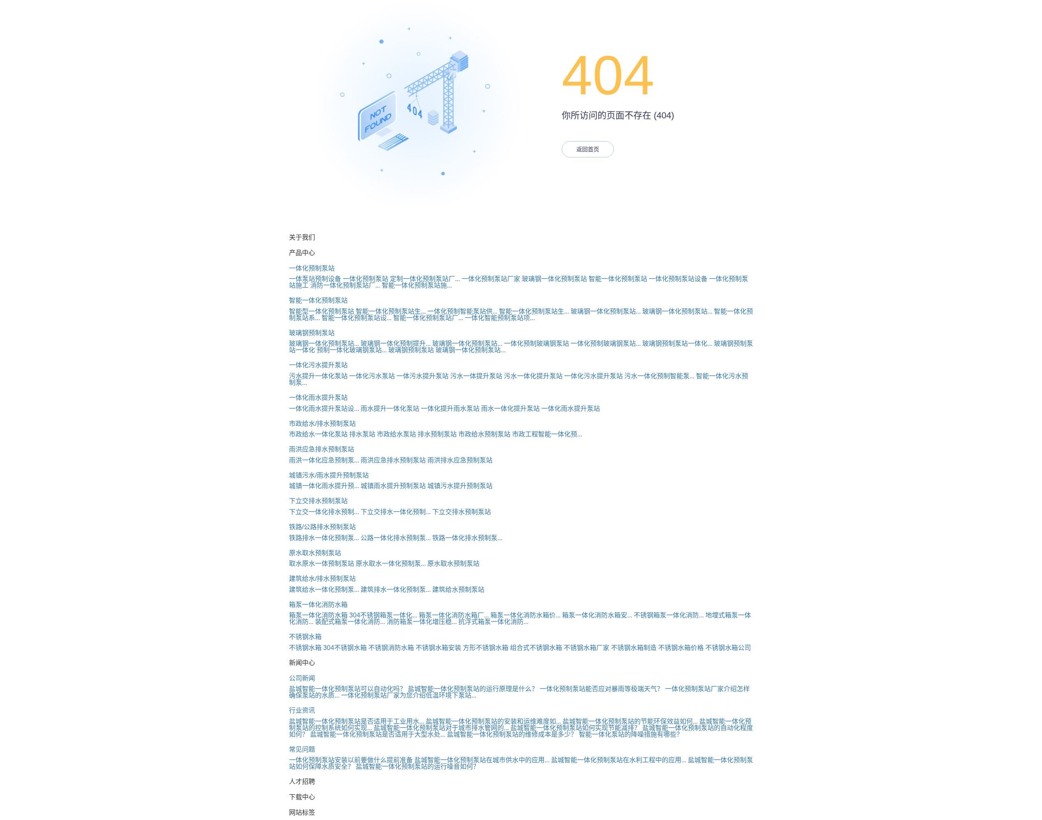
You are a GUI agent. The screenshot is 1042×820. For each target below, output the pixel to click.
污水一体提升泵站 (476, 376)
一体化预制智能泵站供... (462, 311)
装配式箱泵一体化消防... (350, 621)
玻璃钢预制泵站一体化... (677, 343)
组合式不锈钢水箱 (536, 647)
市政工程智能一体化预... (547, 434)
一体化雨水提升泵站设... (324, 408)
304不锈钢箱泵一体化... (383, 615)
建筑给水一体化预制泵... (324, 589)
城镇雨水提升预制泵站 (393, 485)
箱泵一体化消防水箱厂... (454, 615)
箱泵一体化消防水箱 (318, 604)
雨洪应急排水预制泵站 (321, 449)
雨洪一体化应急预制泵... (324, 460)
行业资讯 (302, 710)
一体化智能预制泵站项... (500, 317)
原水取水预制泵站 (315, 553)
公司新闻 (302, 678)
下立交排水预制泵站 (318, 500)
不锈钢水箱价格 (681, 647)
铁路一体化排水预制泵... (467, 537)
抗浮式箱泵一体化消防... (493, 621)
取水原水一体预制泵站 (321, 563)
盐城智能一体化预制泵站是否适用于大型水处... (377, 734)
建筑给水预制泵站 (458, 589)
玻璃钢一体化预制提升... (396, 343)
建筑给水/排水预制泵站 (322, 578)
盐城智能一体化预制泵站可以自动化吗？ (347, 688)
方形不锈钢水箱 (485, 647)
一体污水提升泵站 (422, 376)
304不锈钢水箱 (345, 647)
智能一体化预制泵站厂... (428, 317)
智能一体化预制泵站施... (417, 285)
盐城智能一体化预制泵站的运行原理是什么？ (473, 688)
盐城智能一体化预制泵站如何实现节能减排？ (575, 727)
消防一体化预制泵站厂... (345, 285)
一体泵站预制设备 (315, 278)
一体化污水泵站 (372, 376)
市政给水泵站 (396, 434)
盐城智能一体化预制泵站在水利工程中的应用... (618, 760)
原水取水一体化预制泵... (391, 563)
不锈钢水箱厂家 (586, 647)
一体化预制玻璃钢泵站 (536, 343)
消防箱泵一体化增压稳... (422, 621)
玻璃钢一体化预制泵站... (606, 311)
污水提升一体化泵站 (318, 376)
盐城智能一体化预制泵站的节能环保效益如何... (630, 721)
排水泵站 (362, 434)
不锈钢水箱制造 (634, 647)
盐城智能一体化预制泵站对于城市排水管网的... (441, 727)
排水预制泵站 (437, 434)
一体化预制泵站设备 (678, 278)
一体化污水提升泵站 (318, 365)
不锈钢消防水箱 (391, 647)
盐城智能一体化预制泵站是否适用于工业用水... (356, 721)
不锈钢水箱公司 (728, 647)
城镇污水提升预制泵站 (460, 485)
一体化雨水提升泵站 (318, 397)
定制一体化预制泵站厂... (425, 278)
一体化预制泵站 (312, 268)
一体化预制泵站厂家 (491, 278)
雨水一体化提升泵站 (510, 408)
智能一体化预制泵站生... (391, 311)
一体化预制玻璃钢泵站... (606, 343)
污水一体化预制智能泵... (659, 376)
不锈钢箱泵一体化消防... (669, 615)
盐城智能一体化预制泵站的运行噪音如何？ (417, 766)
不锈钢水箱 (305, 636)
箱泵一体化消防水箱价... (525, 615)
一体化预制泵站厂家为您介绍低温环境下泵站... (408, 695)
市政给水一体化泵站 (318, 434)
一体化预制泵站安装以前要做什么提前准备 (351, 760)
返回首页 (587, 149)
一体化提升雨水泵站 (450, 408)
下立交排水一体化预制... (396, 511)
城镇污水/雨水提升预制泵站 (329, 475)
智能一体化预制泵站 (618, 278)
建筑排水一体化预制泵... (396, 589)
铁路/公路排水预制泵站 (322, 526)
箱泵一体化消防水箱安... (597, 615)
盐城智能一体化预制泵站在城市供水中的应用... (481, 760)
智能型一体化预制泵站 (321, 311)
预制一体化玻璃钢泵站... (352, 350)
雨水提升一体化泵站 (390, 408)
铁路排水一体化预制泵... (324, 537)
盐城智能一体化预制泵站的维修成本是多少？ (512, 734)
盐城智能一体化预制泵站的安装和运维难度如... (493, 721)
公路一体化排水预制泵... (396, 537)
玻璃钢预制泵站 (312, 332)
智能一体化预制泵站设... (357, 317)
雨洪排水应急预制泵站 (460, 460)
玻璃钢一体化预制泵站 (554, 278)
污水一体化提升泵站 (533, 376)
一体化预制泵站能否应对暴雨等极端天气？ (601, 688)
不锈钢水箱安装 (438, 647)
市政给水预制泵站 (484, 434)
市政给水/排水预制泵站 (322, 423)
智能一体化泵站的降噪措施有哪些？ (631, 734)
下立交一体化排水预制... (324, 511)
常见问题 (302, 749)
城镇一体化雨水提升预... (324, 485)
